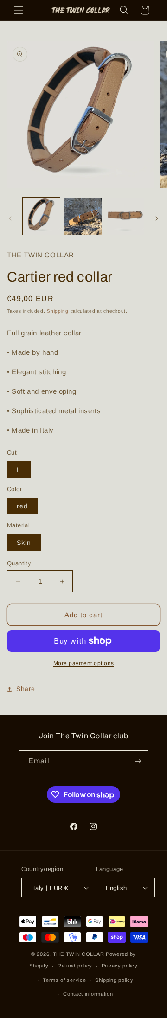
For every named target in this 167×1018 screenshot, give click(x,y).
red (22, 506)
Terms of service (64, 980)
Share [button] (25, 688)
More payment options (83, 663)
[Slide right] (157, 218)
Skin (24, 542)
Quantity (19, 563)
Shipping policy (114, 980)
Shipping (58, 311)
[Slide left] (10, 218)
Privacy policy (120, 965)
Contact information (88, 994)
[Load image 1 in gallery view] (41, 216)
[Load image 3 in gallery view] (125, 216)
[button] (18, 10)
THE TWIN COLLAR (78, 954)
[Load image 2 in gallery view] (83, 216)
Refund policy (75, 965)
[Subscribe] (138, 761)
